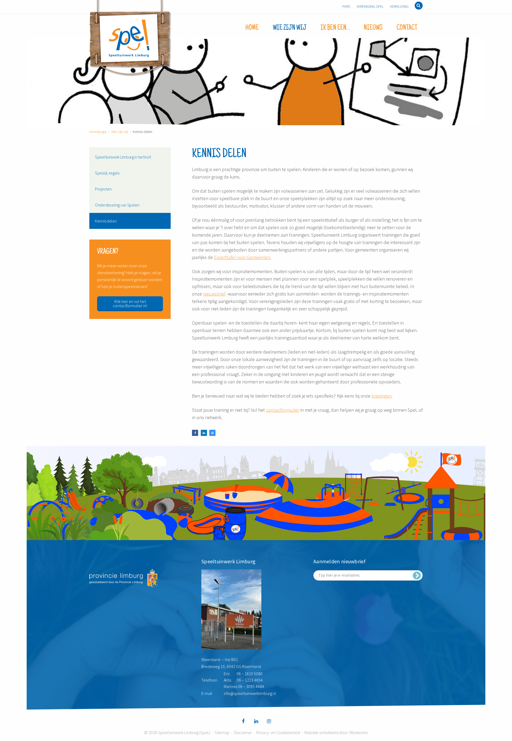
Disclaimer (243, 732)
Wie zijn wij (289, 28)
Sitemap (222, 732)
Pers (346, 6)
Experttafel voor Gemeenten (242, 257)
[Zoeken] (419, 6)
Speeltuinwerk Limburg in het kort (123, 157)
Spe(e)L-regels (107, 173)
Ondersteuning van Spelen (117, 205)
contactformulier (282, 410)
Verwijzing (399, 6)
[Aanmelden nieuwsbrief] (417, 576)
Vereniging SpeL (370, 6)
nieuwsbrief (214, 294)
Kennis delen (106, 221)
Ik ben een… (335, 28)
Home (252, 28)
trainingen (381, 396)
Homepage (97, 131)
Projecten (103, 189)
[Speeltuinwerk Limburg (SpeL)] (130, 38)
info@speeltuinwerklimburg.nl (250, 693)
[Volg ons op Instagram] (269, 721)
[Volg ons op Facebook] (243, 721)
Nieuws (373, 28)
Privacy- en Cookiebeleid (278, 732)
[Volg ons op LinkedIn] (256, 721)
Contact (407, 28)
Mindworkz (359, 732)
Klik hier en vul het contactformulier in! (130, 303)
